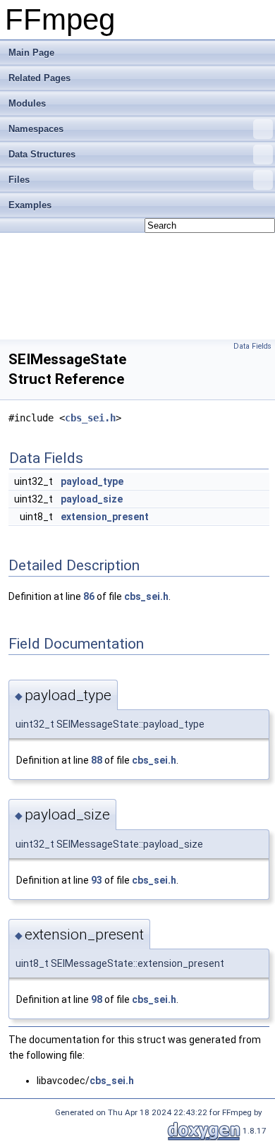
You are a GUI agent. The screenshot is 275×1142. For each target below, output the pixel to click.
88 (96, 760)
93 (96, 880)
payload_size (92, 499)
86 (88, 596)
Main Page (31, 52)
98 (96, 999)
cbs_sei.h (90, 417)
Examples (29, 205)
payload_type (92, 481)
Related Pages (39, 78)
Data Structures (41, 154)
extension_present (105, 516)
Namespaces (35, 129)
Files (19, 179)
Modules (27, 103)
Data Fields (252, 346)
